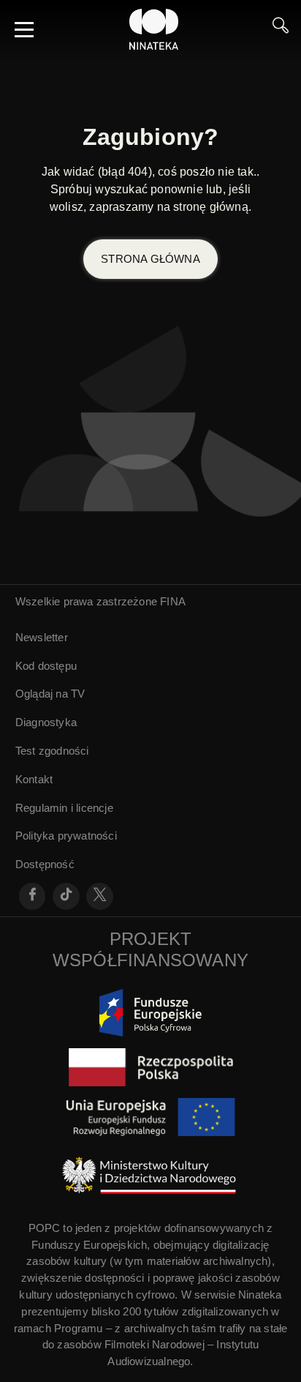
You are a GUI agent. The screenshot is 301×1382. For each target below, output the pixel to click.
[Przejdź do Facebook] (32, 896)
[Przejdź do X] (99, 896)
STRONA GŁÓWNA (150, 259)
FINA (173, 601)
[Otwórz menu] (24, 29)
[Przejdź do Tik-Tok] (66, 896)
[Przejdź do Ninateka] (154, 29)
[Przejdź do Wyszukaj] (280, 29)
